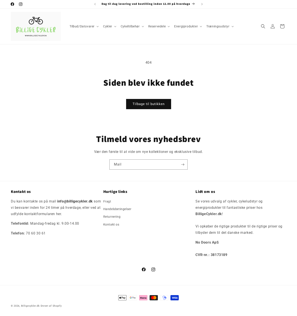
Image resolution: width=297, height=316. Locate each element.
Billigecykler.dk (30, 305)
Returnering (112, 217)
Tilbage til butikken (149, 104)
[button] (84, 26)
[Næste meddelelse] (202, 4)
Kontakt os (111, 224)
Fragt (107, 201)
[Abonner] (182, 164)
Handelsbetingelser (117, 209)
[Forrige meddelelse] (95, 4)
